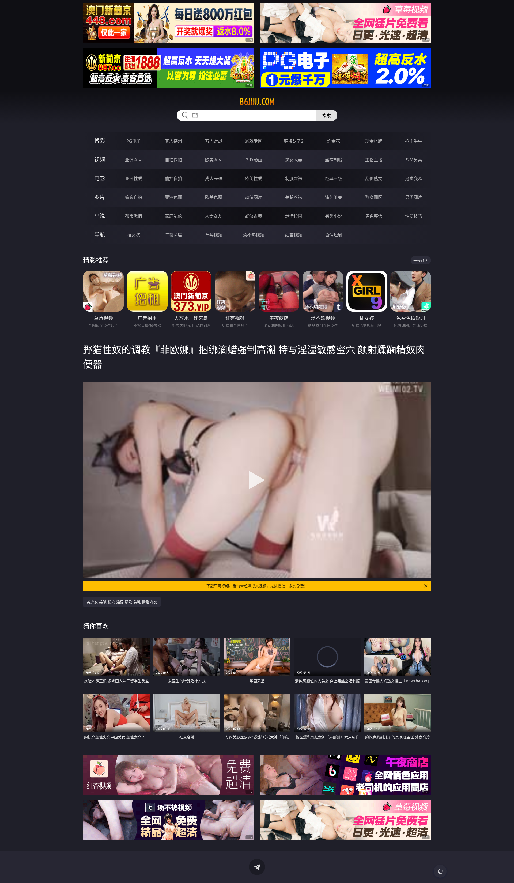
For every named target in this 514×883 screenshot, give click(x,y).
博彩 (99, 141)
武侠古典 (253, 216)
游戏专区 (253, 141)
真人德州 (173, 141)
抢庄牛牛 (413, 141)
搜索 (326, 115)
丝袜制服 (333, 160)
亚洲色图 (173, 197)
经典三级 (333, 178)
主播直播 (373, 160)
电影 (99, 178)
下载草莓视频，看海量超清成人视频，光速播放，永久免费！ (257, 585)
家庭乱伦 (173, 216)
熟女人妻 (293, 160)
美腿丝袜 (293, 197)
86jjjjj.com (257, 101)
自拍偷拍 (173, 160)
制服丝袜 (293, 178)
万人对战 (213, 141)
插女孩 (133, 235)
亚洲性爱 (133, 178)
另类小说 (333, 216)
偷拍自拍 (173, 178)
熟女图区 (373, 197)
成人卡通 (213, 178)
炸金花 (333, 141)
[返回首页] (440, 871)
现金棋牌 (373, 141)
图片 (99, 197)
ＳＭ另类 (413, 160)
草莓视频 (213, 235)
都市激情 (133, 216)
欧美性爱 (253, 178)
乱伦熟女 (373, 178)
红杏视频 (293, 235)
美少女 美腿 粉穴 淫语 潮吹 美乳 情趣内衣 (122, 601)
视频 (99, 159)
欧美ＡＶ (213, 160)
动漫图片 (253, 197)
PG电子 (133, 141)
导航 (99, 234)
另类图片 (413, 197)
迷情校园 (293, 216)
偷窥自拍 (133, 197)
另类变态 (413, 178)
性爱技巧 (413, 216)
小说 (99, 215)
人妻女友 (213, 216)
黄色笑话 (373, 216)
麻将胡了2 (293, 141)
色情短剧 (333, 235)
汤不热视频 (253, 235)
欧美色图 (213, 197)
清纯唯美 (333, 197)
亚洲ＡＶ (133, 160)
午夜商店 (173, 235)
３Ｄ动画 (253, 160)
